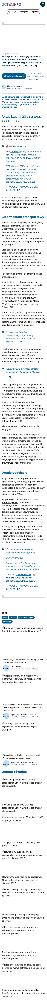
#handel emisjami (26, 617)
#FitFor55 (28, 158)
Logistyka (35, 12)
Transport (23, 12)
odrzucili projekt (10, 502)
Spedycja (12, 12)
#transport (7, 621)
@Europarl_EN (23, 574)
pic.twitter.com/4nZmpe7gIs (20, 182)
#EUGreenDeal (23, 577)
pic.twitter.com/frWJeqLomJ (20, 581)
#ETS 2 (13, 617)
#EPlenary (15, 151)
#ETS (13, 154)
